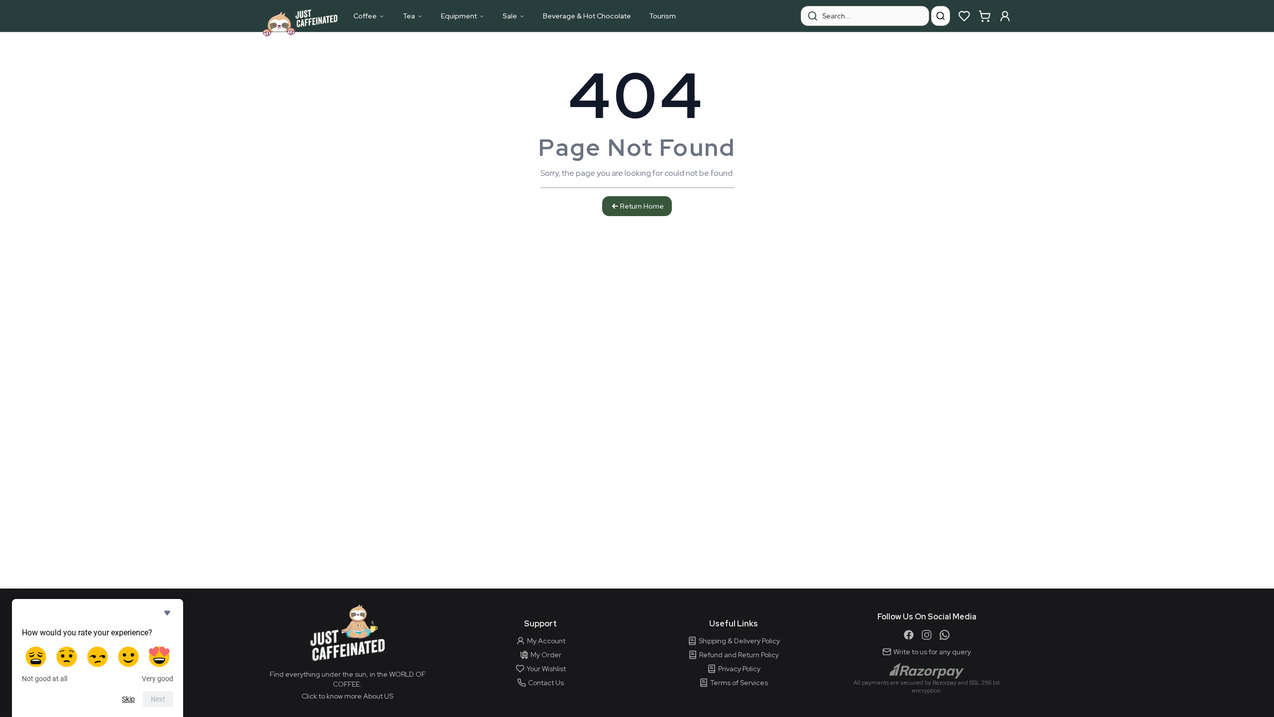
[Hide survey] (167, 613)
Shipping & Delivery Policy (739, 640)
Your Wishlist (546, 668)
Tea (409, 15)
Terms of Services (739, 682)
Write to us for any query (932, 651)
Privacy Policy (739, 668)
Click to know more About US (347, 696)
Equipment (459, 15)
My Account (546, 640)
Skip (128, 699)
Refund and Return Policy (739, 654)
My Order (546, 654)
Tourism (662, 15)
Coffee (365, 15)
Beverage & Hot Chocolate (587, 15)
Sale (510, 15)
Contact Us (546, 682)
